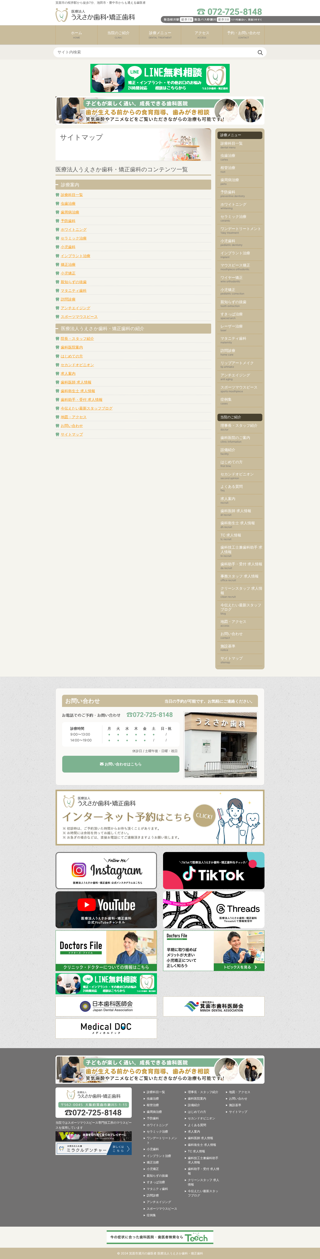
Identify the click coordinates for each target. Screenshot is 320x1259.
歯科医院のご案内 (235, 437)
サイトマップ (72, 434)
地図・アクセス (74, 417)
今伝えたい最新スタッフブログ (87, 408)
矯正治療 (68, 264)
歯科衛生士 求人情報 (78, 391)
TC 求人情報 (231, 535)
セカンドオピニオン (77, 365)
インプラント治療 (75, 256)
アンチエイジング (75, 308)
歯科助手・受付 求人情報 (82, 399)
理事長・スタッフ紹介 (239, 425)
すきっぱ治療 (232, 314)
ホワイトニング (74, 229)
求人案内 (68, 373)
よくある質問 (232, 486)
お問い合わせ (72, 426)
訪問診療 (68, 299)
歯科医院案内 (72, 347)
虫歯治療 (68, 203)
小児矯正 (68, 273)
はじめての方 (72, 356)
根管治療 (228, 167)
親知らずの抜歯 (74, 282)
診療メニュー (160, 35)
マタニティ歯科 (74, 290)
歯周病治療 (70, 212)
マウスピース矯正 (235, 265)
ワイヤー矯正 (232, 277)
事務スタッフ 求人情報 (240, 576)
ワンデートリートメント (241, 229)
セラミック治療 (74, 238)
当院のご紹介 (118, 35)
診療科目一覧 (72, 195)
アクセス (202, 35)
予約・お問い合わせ (243, 35)
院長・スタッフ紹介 (77, 338)
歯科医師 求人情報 (76, 382)
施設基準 (228, 646)
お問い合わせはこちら (123, 764)
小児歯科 (68, 247)
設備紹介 (228, 450)
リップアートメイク (237, 363)
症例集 (226, 399)
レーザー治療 (232, 326)
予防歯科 (68, 221)
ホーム (76, 35)
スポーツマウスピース (79, 316)
